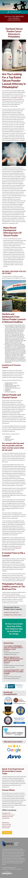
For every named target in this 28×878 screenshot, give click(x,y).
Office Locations (9, 810)
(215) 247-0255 (5, 818)
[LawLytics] (7, 873)
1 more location (7, 832)
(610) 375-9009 (5, 827)
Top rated (4, 97)
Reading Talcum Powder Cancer (11, 612)
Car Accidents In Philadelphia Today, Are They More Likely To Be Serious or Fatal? (13, 647)
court (11, 339)
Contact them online (9, 595)
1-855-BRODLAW (15, 12)
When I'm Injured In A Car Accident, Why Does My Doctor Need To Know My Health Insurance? (13, 659)
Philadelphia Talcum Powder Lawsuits (12, 614)
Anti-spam (19, 869)
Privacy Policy (12, 869)
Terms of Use (5, 869)
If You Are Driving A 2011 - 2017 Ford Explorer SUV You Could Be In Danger (14, 671)
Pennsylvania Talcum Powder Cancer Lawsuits (13, 608)
